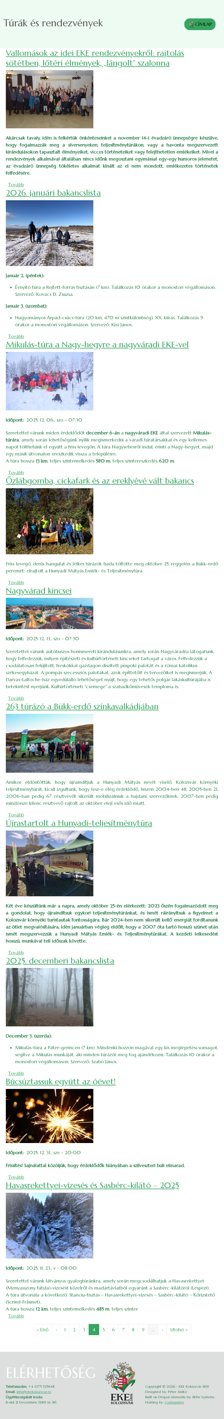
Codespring (174, 1402)
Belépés (214, 1363)
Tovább (16, 184)
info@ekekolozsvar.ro (34, 1391)
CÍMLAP (203, 24)
